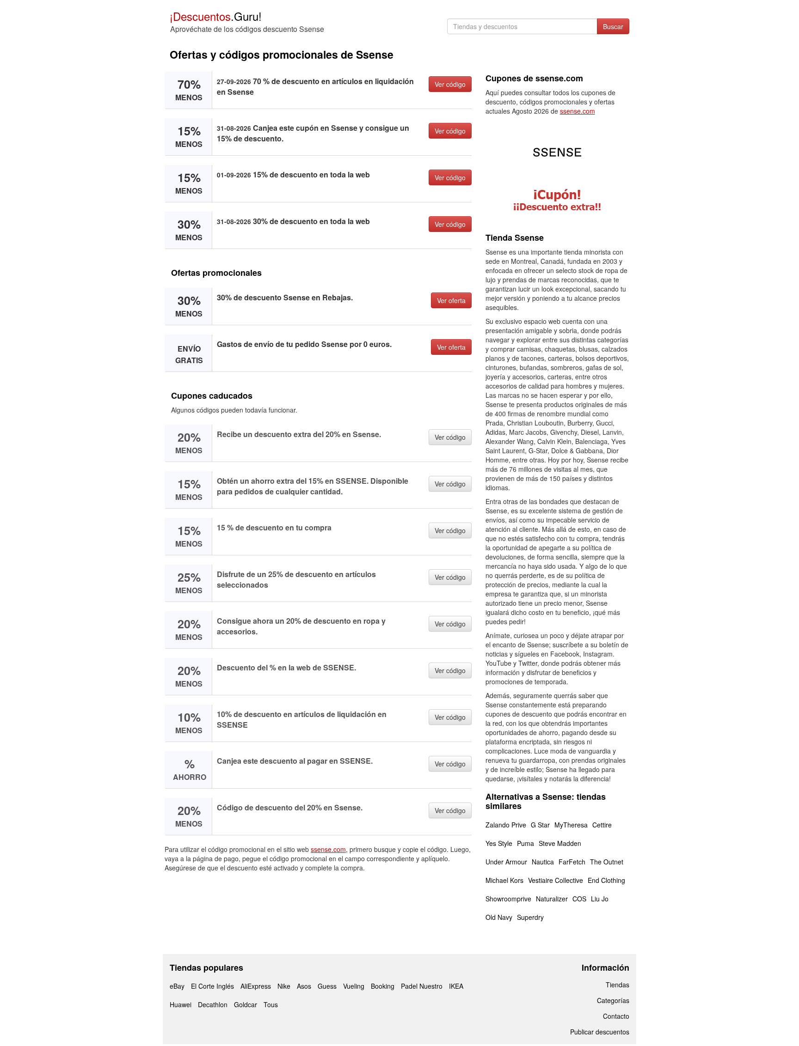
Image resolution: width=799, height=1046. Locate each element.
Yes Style (499, 843)
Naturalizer (552, 898)
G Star (540, 824)
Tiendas (617, 984)
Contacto (616, 1016)
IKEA (456, 986)
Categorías (613, 1000)
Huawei (180, 1004)
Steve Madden (560, 843)
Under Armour (506, 861)
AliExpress (255, 986)
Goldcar (245, 1004)
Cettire (602, 824)
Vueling (353, 986)
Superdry (530, 917)
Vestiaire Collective (555, 880)
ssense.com (328, 849)
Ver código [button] (450, 84)
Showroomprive (508, 898)
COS (579, 898)
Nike (283, 986)
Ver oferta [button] (451, 300)
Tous (271, 1004)
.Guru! (216, 16)
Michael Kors (504, 880)
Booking (382, 986)
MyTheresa (571, 824)
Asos (304, 986)
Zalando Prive (506, 824)
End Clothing (606, 880)
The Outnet (606, 861)
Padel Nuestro (422, 986)
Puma (525, 843)
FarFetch (572, 861)
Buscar (613, 26)
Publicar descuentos (599, 1031)
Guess (327, 986)
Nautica (543, 861)
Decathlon (212, 1004)
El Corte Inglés (212, 986)
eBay (177, 986)
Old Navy (499, 917)
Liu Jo (599, 898)
